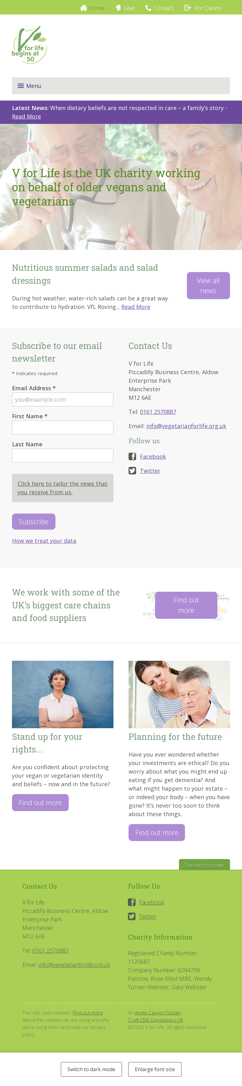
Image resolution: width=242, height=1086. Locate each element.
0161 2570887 (158, 411)
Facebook (153, 456)
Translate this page (204, 865)
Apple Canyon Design (158, 1012)
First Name (30, 416)
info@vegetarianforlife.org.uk (186, 426)
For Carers (207, 8)
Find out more (186, 604)
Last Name (27, 444)
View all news (208, 285)
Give (129, 8)
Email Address (34, 388)
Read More (26, 116)
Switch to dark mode (91, 1069)
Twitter (150, 470)
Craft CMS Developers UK (155, 1020)
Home (97, 8)
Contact (164, 8)
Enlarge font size (155, 1069)
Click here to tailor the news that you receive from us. (62, 488)
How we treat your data (44, 540)
